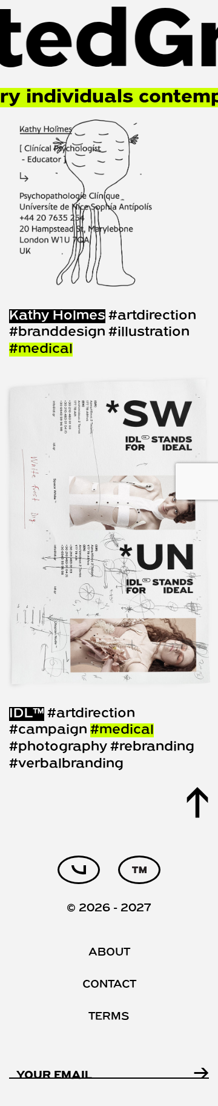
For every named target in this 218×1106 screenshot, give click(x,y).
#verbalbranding (66, 764)
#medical (41, 350)
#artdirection (152, 316)
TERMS (109, 1017)
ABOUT (109, 953)
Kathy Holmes (57, 316)
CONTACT (109, 985)
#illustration (149, 333)
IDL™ (26, 714)
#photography (58, 747)
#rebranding (152, 747)
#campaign (48, 730)
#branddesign (57, 333)
